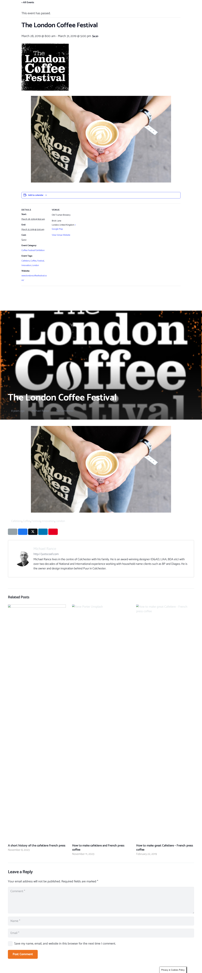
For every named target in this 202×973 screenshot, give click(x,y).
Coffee (33, 261)
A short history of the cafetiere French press (36, 845)
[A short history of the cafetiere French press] (37, 723)
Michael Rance (40, 411)
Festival (40, 261)
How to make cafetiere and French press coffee (98, 847)
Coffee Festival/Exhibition (33, 250)
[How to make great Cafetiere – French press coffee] (165, 723)
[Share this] (22, 532)
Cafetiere (25, 261)
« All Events (27, 2)
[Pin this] (53, 532)
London (35, 265)
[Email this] (12, 532)
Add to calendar (35, 195)
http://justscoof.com (46, 554)
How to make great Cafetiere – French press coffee (164, 847)
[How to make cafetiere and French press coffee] (101, 723)
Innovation (26, 265)
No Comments (65, 411)
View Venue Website (61, 235)
